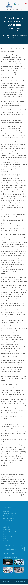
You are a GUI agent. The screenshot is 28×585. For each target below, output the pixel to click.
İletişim (5, 540)
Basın (13, 31)
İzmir (5, 534)
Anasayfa (7, 31)
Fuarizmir (6, 529)
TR (17, 9)
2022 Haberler (13, 33)
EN (21, 9)
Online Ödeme (8, 536)
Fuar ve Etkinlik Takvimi (11, 532)
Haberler (19, 31)
